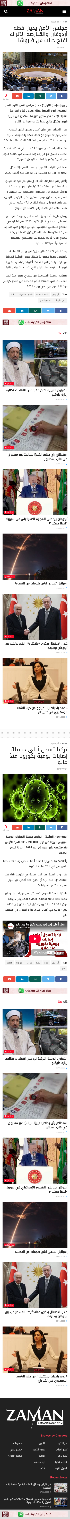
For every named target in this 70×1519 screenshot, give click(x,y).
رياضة (42, 1456)
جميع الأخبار (39, 1449)
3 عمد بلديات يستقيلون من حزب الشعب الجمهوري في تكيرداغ (41, 710)
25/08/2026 (61, 528)
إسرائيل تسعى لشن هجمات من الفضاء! (41, 583)
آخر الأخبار (55, 22)
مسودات (17, 1443)
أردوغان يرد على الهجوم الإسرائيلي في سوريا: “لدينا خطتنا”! (36, 521)
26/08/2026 (61, 399)
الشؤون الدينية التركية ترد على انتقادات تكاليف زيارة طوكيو (36, 392)
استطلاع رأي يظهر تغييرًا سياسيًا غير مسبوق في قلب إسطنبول (37, 457)
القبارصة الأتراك (25, 294)
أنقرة (46, 963)
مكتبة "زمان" (15, 1456)
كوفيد (9, 963)
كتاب (42, 1468)
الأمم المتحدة (42, 294)
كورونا (19, 963)
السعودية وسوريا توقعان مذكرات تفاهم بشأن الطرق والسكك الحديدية (27, 1501)
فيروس (29, 963)
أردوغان (55, 294)
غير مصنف (39, 1462)
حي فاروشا (60, 300)
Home (64, 22)
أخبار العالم (9, 576)
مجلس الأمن (45, 300)
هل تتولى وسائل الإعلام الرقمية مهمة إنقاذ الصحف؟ (28, 1486)
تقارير (42, 1443)
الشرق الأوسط (59, 1468)
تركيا (13, 294)
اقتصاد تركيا (61, 1462)
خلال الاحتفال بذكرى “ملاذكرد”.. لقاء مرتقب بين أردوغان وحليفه (36, 646)
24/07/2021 (62, 47)
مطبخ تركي (16, 1449)
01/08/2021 (62, 769)
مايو (63, 969)
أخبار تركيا (9, 383)
